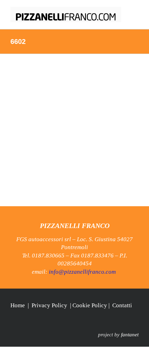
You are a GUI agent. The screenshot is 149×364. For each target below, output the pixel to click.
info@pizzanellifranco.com (82, 272)
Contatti (122, 305)
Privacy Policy (49, 305)
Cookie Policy (89, 305)
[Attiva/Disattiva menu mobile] (136, 10)
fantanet (130, 334)
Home (17, 305)
